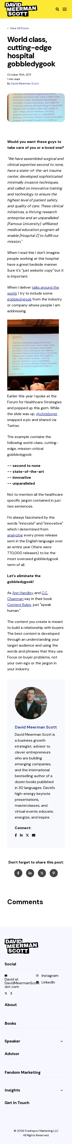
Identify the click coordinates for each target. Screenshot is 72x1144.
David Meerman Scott (25, 83)
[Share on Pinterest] (54, 873)
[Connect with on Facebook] (17, 835)
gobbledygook (19, 299)
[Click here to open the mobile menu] (64, 9)
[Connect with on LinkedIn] (23, 835)
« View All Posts (18, 28)
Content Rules (19, 604)
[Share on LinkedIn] (30, 873)
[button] (57, 9)
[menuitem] (19, 982)
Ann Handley (22, 592)
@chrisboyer (46, 413)
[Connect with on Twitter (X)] (29, 835)
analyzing (15, 535)
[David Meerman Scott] (31, 703)
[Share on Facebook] (18, 873)
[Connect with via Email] (35, 835)
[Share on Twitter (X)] (42, 873)
